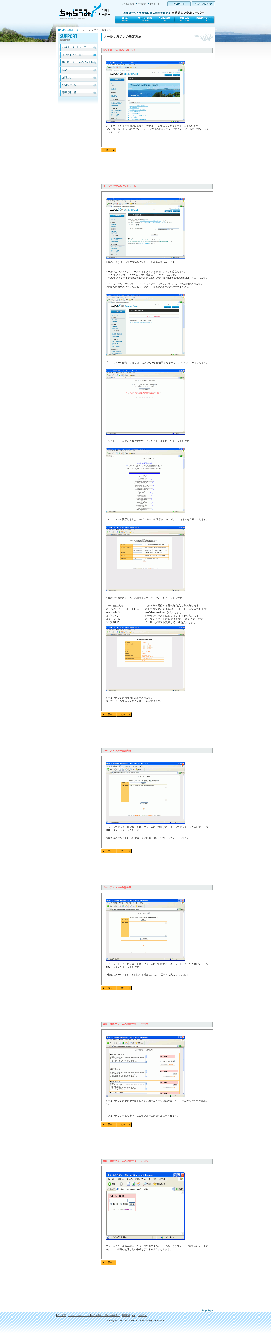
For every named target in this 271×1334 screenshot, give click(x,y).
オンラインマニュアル (74, 54)
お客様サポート (204, 20)
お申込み (184, 20)
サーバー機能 (145, 20)
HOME (61, 30)
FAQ (64, 69)
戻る (110, 714)
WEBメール (179, 3)
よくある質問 (128, 4)
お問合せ (142, 4)
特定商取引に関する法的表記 (105, 1315)
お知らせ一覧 (69, 84)
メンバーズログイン (203, 3)
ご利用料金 (165, 20)
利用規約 (126, 1315)
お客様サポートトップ (74, 47)
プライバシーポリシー (79, 1315)
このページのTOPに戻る (208, 1310)
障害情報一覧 (69, 92)
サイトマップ (155, 4)
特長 (124, 20)
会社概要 (61, 1315)
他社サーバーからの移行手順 (77, 62)
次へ (108, 150)
